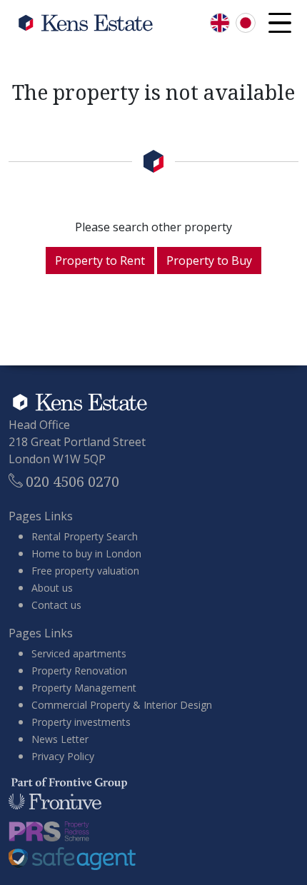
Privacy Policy (62, 756)
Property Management (83, 687)
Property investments (81, 722)
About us (52, 588)
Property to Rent (100, 260)
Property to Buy (209, 260)
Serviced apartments (78, 653)
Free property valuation (85, 570)
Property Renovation (79, 670)
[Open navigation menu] (280, 23)
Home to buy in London (86, 553)
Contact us (56, 605)
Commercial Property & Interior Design (121, 705)
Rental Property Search (84, 536)
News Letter (60, 739)
